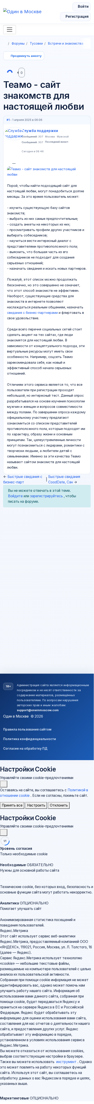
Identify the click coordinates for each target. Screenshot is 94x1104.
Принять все (12, 805)
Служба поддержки (40, 131)
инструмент (66, 1062)
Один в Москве (16, 716)
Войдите (16, 496)
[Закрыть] (3, 784)
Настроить (36, 805)
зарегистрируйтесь (47, 496)
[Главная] (4, 43)
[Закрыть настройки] (3, 832)
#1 (8, 120)
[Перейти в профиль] (14, 141)
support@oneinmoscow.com (38, 710)
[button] (47, 870)
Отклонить (59, 805)
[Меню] (9, 29)
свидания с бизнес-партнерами (33, 313)
